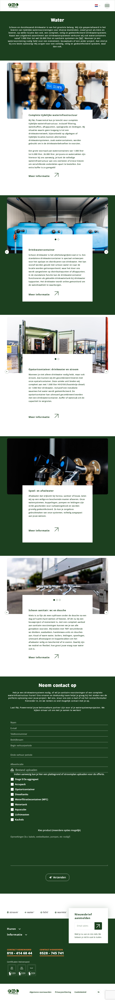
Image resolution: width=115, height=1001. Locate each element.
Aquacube (20, 809)
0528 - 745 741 (52, 953)
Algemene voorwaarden (40, 992)
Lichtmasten (22, 814)
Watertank (21, 804)
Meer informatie (39, 176)
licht (45, 912)
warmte (61, 912)
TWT (81, 38)
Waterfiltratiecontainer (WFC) (31, 799)
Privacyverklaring (63, 992)
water (30, 912)
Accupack (20, 784)
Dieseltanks (21, 794)
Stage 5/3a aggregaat (26, 779)
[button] (55, 239)
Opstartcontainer (25, 789)
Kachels (19, 819)
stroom (14, 912)
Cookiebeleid (80, 992)
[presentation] (7, 252)
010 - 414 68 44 (19, 953)
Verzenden (59, 877)
